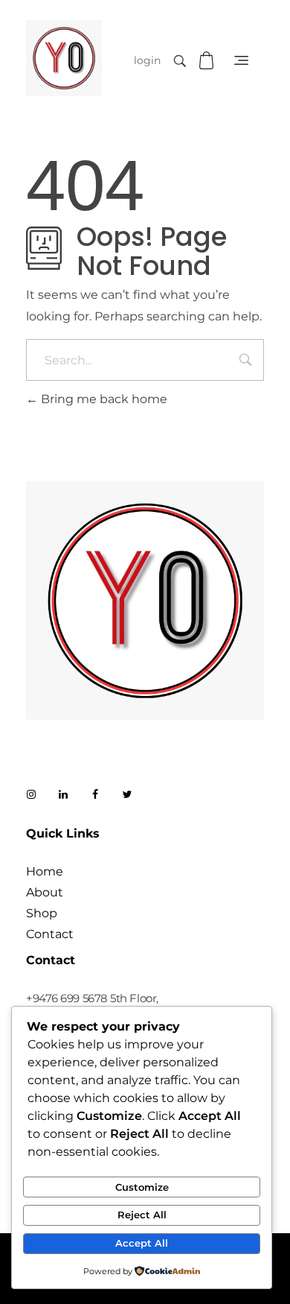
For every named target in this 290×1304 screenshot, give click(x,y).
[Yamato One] (64, 58)
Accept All (141, 1243)
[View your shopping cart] (208, 60)
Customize (142, 1187)
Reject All (142, 1215)
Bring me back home (102, 399)
